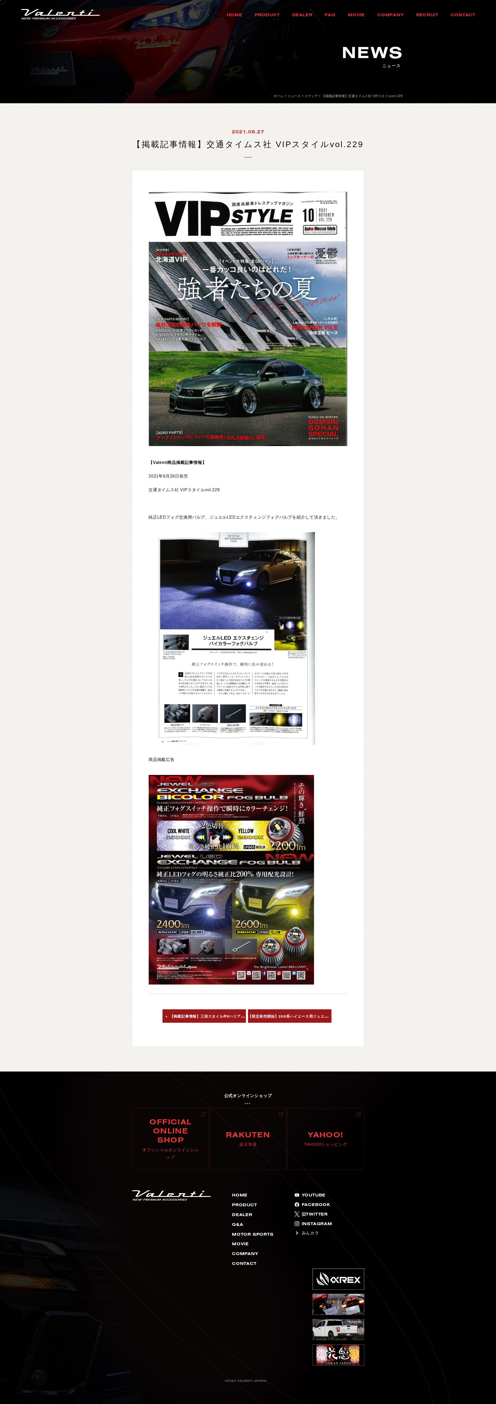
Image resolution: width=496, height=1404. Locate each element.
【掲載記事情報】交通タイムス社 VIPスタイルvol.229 (362, 96)
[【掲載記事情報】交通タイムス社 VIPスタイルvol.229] (248, 319)
